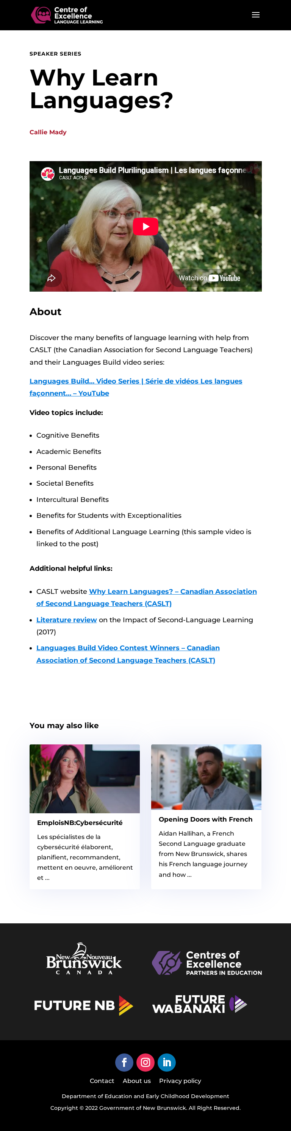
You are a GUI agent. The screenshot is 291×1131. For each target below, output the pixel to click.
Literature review (66, 620)
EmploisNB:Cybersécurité (80, 822)
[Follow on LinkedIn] (167, 1062)
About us (137, 1081)
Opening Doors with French (206, 819)
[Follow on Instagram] (145, 1062)
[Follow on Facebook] (124, 1062)
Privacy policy (180, 1081)
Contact (102, 1081)
